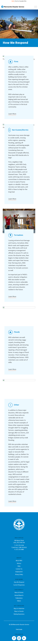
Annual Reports (19, 595)
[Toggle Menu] (35, 7)
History (19, 563)
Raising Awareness (19, 614)
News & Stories (19, 593)
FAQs (19, 566)
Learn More (12, 114)
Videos (19, 601)
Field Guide (19, 629)
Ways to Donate (19, 611)
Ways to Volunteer (19, 609)
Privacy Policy (19, 575)
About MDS (19, 561)
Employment (19, 572)
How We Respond (19, 582)
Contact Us (19, 569)
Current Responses (19, 585)
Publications (19, 598)
